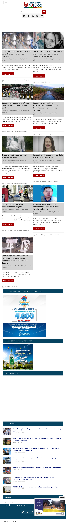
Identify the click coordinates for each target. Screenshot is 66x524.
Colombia (17, 131)
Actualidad (20, 80)
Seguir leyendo (8, 74)
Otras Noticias (40, 82)
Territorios (5, 82)
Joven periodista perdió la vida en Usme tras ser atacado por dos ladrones (16, 53)
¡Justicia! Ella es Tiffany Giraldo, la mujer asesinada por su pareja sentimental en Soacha (47, 53)
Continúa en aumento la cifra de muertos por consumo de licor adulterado (15, 105)
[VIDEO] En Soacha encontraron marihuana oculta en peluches (35, 487)
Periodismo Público (39, 115)
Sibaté (25, 183)
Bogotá (26, 80)
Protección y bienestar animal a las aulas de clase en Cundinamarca (37, 467)
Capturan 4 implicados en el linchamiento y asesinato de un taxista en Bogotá (46, 206)
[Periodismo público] (5, 2)
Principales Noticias (10, 80)
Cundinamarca (18, 183)
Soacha (47, 82)
